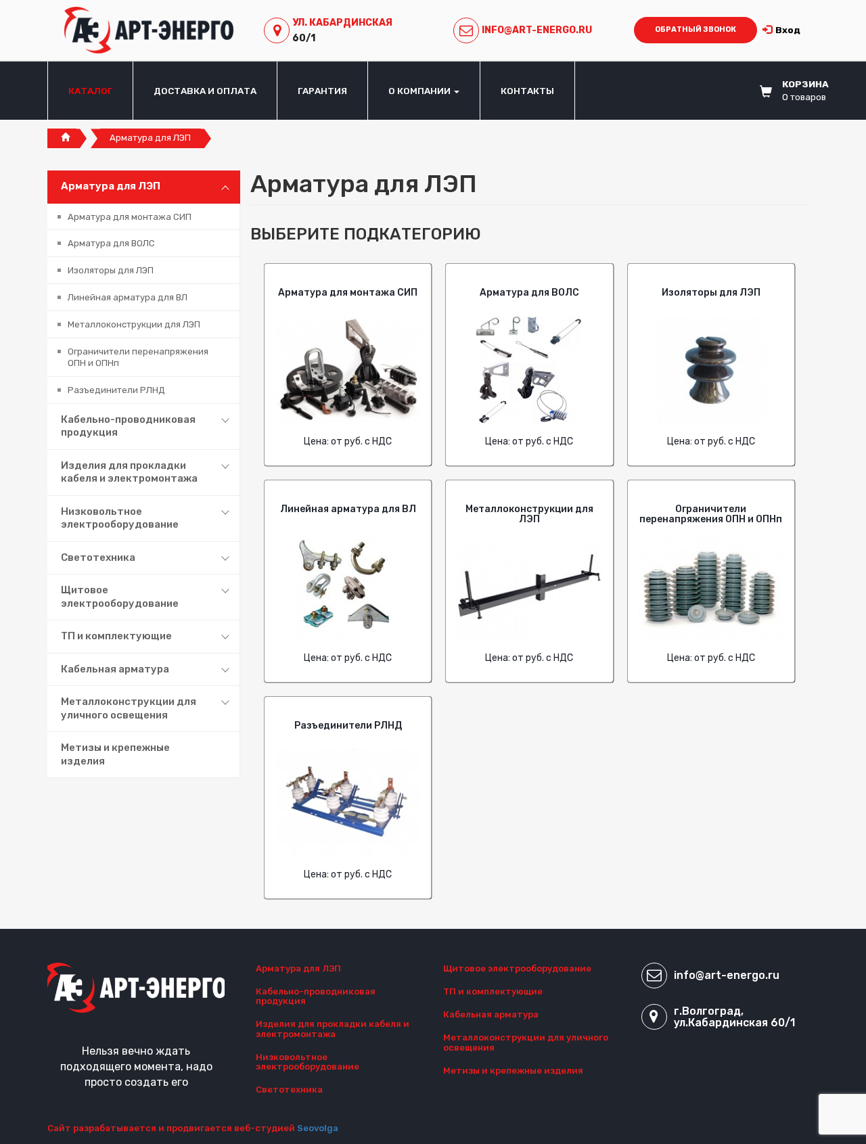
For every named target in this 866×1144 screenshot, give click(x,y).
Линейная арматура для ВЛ (127, 297)
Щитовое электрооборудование (120, 597)
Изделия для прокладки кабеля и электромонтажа (129, 472)
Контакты (527, 90)
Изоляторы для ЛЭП (111, 270)
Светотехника (98, 557)
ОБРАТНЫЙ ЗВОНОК (695, 29)
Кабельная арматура (115, 669)
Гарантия (322, 90)
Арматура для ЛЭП (110, 186)
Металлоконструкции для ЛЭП (134, 324)
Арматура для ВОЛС (111, 243)
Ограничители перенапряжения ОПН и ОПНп (138, 357)
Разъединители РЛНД (116, 390)
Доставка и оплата (205, 90)
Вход (787, 29)
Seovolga (317, 1128)
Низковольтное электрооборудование (120, 518)
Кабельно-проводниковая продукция (128, 426)
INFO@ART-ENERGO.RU (537, 30)
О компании (420, 90)
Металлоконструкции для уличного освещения (128, 708)
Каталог (90, 90)
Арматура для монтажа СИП (129, 217)
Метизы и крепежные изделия (115, 754)
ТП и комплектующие (116, 636)
